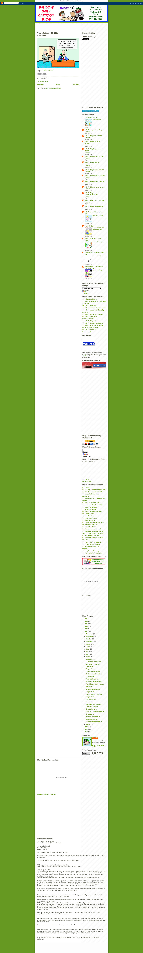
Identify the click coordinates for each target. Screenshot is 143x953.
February (89, 659)
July (87, 646)
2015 (86, 621)
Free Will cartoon (98, 215)
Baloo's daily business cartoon (95, 175)
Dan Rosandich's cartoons (93, 553)
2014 (86, 624)
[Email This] (38, 74)
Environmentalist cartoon (94, 674)
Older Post (75, 84)
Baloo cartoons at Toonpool (94, 314)
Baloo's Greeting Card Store (94, 323)
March (88, 656)
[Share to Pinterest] (46, 74)
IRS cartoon (89, 686)
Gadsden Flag (89, 513)
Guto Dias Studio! (90, 509)
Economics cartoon (92, 709)
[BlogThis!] (40, 74)
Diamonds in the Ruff (91, 524)
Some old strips (97, 256)
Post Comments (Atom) (53, 88)
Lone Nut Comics (90, 516)
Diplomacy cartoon (92, 719)
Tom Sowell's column (92, 535)
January (89, 724)
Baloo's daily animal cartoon (94, 206)
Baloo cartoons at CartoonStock (95, 308)
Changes (87, 131)
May (87, 651)
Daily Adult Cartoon (91, 299)
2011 (86, 631)
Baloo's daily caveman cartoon (94, 187)
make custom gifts (43, 794)
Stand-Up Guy (89, 226)
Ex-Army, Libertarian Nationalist (95, 489)
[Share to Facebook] (44, 74)
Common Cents (90, 520)
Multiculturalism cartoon (94, 694)
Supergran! (89, 702)
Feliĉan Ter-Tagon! (98, 242)
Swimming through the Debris (94, 522)
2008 (86, 732)
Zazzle (53, 794)
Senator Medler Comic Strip (94, 505)
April (88, 654)
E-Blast (87, 487)
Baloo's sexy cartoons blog (93, 130)
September (90, 641)
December (89, 634)
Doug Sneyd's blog (91, 518)
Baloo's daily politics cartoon (94, 156)
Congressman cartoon (93, 671)
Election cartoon (91, 699)
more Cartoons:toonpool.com (87, 480)
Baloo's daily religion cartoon (94, 181)
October (89, 639)
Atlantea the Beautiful (91, 117)
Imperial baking (97, 270)
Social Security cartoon (93, 661)
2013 (86, 626)
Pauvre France (97, 119)
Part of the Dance (90, 527)
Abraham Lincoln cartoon (94, 681)
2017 (86, 619)
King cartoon (90, 669)
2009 (86, 729)
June (88, 649)
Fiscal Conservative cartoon (95, 684)
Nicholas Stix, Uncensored (93, 492)
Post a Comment (42, 81)
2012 (86, 629)
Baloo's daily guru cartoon (93, 135)
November (89, 636)
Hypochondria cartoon (93, 716)
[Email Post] (58, 71)
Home (58, 84)
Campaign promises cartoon (95, 711)
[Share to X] (42, 74)
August (88, 644)
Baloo (46, 70)
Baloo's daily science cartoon (94, 200)
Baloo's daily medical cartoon (94, 170)
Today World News (91, 507)
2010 (86, 727)
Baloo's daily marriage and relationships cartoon (93, 193)
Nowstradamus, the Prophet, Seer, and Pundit (94, 267)
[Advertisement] (71, 27)
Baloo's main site (90, 305)
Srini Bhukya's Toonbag (92, 544)
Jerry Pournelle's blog (92, 551)
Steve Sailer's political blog (93, 542)
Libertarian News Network (93, 529)
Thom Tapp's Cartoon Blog (93, 511)
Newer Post (40, 84)
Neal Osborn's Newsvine (92, 503)
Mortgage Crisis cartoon (93, 679)
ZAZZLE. (85, 356)
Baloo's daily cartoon (91, 321)
